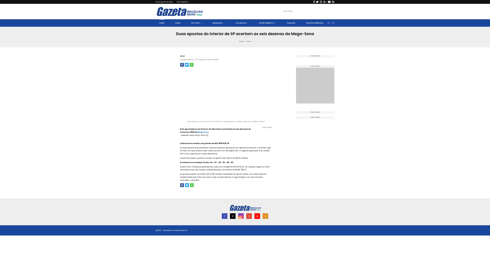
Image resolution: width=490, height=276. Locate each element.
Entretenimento (266, 23)
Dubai (177, 23)
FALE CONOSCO (182, 2)
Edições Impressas (314, 23)
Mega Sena (203, 132)
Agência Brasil (188, 60)
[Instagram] (321, 2)
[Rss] (333, 2)
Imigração (218, 23)
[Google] (325, 2)
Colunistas (240, 23)
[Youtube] (329, 2)
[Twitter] (317, 2)
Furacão (291, 23)
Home (161, 23)
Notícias (195, 23)
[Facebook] (314, 2)
